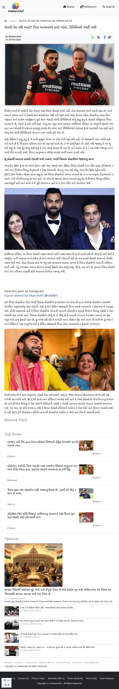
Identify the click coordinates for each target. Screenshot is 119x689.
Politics (11, 456)
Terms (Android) (63, 663)
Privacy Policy (31, 663)
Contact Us (19, 663)
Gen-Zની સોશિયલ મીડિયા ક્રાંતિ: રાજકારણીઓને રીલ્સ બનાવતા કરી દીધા (46, 607)
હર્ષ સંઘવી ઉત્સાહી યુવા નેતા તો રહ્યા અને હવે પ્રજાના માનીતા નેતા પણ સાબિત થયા (48, 634)
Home (70, 7)
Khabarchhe (15, 36)
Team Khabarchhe (91, 663)
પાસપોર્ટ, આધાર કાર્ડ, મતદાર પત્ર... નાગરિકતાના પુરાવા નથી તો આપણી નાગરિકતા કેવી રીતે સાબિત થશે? (57, 647)
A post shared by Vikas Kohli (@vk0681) (31, 296)
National (12, 480)
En (8, 680)
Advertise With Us (46, 663)
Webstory (90, 7)
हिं (8, 685)
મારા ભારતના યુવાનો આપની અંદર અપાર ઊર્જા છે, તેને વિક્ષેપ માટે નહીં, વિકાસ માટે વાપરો (51, 621)
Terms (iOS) (77, 663)
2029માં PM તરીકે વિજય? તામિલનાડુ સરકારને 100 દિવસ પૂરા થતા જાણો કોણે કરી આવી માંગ (41, 515)
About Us (8, 663)
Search (110, 7)
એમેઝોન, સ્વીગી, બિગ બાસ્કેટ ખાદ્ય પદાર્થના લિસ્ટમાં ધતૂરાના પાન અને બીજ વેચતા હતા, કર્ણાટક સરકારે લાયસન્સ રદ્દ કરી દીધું (42, 468)
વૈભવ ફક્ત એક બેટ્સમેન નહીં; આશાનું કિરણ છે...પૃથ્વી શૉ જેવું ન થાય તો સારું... (41, 491)
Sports (13, 21)
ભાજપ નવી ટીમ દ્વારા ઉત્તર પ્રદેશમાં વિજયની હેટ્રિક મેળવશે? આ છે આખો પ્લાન (42, 444)
